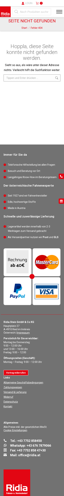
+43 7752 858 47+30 (31, 450)
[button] (2, 5)
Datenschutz (11, 401)
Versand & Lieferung (15, 392)
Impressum (23, 332)
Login (28, 3)
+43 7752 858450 (29, 441)
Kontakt (8, 406)
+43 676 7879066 (38, 445)
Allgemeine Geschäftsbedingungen (23, 382)
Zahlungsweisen (13, 387)
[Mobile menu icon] (59, 12)
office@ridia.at (29, 455)
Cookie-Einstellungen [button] (15, 430)
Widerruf (8, 397)
